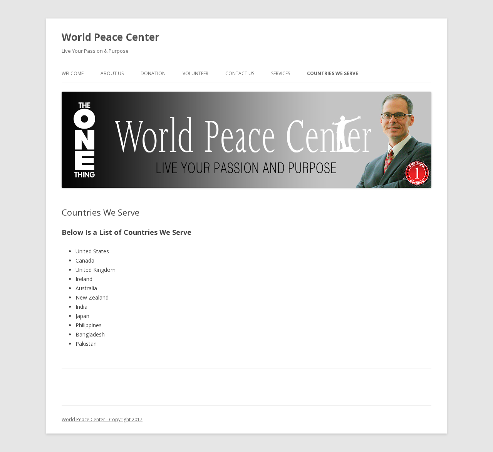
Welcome (73, 73)
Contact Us (239, 73)
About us (112, 73)
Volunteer (195, 73)
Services (280, 73)
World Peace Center (110, 37)
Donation (153, 73)
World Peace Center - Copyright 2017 (102, 419)
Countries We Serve (332, 73)
